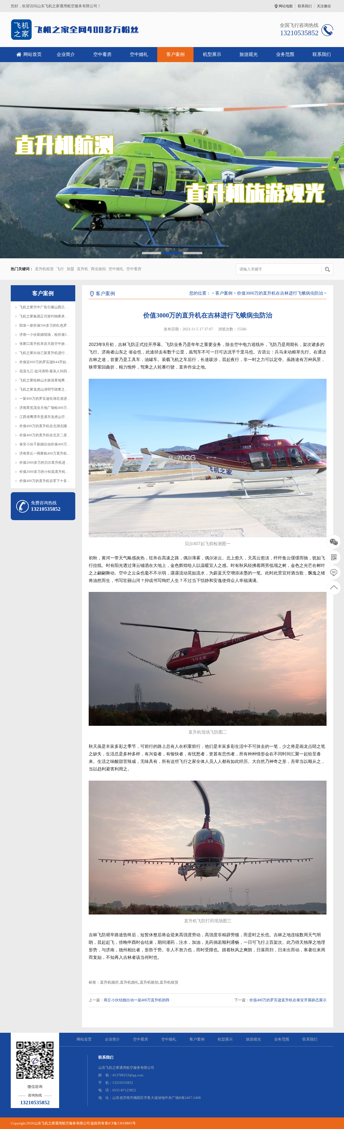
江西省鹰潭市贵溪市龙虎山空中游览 (47, 417)
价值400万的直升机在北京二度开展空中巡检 (53, 435)
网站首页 (32, 54)
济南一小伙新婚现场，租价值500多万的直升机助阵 (58, 335)
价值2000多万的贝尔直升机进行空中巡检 (51, 462)
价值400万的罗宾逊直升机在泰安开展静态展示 (288, 1000)
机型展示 (212, 54)
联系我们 (305, 6)
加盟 (70, 269)
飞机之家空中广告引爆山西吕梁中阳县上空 (52, 307)
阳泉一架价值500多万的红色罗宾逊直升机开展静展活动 (62, 325)
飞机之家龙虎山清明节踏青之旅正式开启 (50, 389)
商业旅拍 (98, 269)
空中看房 (102, 54)
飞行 (60, 269)
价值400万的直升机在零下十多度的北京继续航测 (57, 481)
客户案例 (175, 54)
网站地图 (286, 6)
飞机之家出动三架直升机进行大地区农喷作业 (54, 353)
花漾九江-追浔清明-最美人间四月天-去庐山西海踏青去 (61, 371)
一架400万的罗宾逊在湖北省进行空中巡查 (51, 398)
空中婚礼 (139, 54)
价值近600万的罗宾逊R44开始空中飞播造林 (53, 362)
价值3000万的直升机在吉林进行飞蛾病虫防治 (280, 293)
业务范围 (285, 54)
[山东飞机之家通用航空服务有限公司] (80, 29)
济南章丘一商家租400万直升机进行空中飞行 (53, 453)
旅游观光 (248, 54)
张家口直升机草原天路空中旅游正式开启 (50, 344)
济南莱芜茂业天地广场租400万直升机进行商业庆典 (58, 408)
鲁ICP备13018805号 (120, 1123)
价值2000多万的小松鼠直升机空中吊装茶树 (52, 472)
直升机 (82, 269)
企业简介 (66, 54)
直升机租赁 (44, 269)
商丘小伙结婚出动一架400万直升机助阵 (137, 1000)
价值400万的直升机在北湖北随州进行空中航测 (55, 426)
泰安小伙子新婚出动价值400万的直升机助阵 (53, 444)
